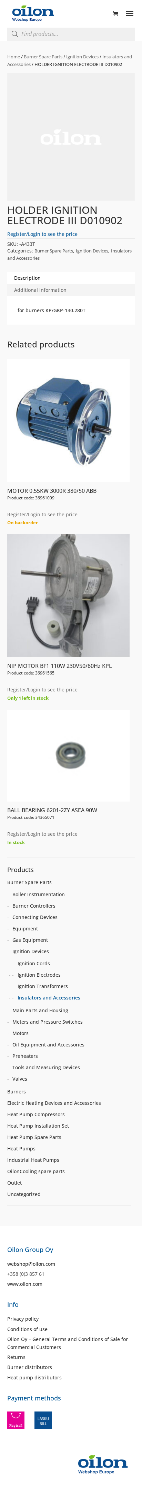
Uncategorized (24, 1194)
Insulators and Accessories (49, 997)
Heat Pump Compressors (36, 1114)
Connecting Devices (35, 917)
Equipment (25, 928)
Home (13, 57)
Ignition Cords (34, 963)
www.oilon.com (24, 1284)
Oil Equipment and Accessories (48, 1044)
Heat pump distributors (34, 1377)
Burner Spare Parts (43, 57)
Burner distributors (29, 1367)
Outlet (14, 1182)
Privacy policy (23, 1318)
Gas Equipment (30, 940)
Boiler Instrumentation (38, 894)
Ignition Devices (82, 57)
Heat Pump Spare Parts (34, 1137)
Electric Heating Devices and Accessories (54, 1103)
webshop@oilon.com (31, 1264)
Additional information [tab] (40, 290)
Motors (20, 1033)
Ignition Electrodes (39, 975)
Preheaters (25, 1056)
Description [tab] (27, 278)
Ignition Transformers (43, 986)
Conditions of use (27, 1329)
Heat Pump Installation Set (38, 1125)
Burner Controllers (33, 905)
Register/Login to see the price (42, 234)
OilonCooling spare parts (36, 1171)
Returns (16, 1357)
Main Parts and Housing (40, 1010)
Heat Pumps (21, 1148)
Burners (16, 1091)
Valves (19, 1078)
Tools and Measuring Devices (46, 1067)
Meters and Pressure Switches (47, 1021)
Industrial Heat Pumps (33, 1160)
